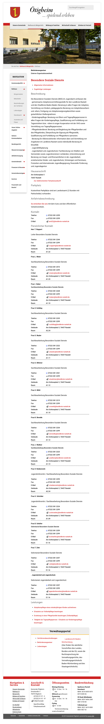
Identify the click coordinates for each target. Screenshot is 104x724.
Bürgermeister (18, 94)
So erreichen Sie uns (39, 204)
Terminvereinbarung (61, 709)
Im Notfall (16, 705)
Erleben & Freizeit (84, 25)
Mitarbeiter (17, 99)
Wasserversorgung (18, 150)
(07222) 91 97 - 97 (40, 699)
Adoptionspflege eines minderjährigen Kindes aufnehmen (55, 607)
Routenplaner (17, 707)
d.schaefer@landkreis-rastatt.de (60, 537)
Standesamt (18, 115)
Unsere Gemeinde (19, 25)
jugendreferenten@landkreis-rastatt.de (63, 591)
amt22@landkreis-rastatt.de (59, 221)
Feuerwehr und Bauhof (16, 186)
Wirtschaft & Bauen (69, 25)
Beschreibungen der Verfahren (19, 105)
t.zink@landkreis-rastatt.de (58, 564)
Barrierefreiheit (22, 715)
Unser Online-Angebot (16, 129)
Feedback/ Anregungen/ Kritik (34, 715)
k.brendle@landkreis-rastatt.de (60, 434)
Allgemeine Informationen (43, 85)
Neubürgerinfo (16, 144)
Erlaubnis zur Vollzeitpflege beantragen (48, 611)
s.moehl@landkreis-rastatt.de (59, 406)
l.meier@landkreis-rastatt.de (59, 273)
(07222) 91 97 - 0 (39, 696)
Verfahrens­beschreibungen (47, 638)
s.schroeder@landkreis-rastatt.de (61, 513)
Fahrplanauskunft (39, 706)
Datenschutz (13, 715)
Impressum (45, 715)
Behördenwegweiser (44, 642)
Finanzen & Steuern (18, 167)
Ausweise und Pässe (18, 121)
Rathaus (14, 89)
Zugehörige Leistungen (42, 89)
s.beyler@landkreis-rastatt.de (59, 352)
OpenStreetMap (39, 704)
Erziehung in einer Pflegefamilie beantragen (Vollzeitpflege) (56, 616)
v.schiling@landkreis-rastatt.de (60, 324)
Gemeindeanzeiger (18, 173)
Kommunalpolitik (17, 83)
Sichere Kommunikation (17, 137)
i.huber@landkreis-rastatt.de (59, 297)
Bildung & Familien (53, 25)
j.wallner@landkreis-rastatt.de (60, 458)
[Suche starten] (91, 7)
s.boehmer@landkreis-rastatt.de (60, 379)
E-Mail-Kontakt (39, 701)
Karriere (14, 179)
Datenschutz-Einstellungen (17, 713)
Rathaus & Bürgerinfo (35, 25)
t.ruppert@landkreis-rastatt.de (60, 246)
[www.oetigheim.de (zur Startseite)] (42, 18)
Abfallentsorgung (17, 156)
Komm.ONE (91, 716)
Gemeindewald (16, 161)
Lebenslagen (18, 110)
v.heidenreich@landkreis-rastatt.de (61, 485)
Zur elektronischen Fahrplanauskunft (47, 181)
